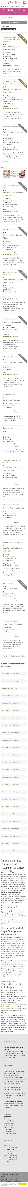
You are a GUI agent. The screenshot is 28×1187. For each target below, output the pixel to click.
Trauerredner (8, 1131)
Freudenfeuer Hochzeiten (13, 508)
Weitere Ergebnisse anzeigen (14, 656)
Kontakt (21, 1179)
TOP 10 (6, 1161)
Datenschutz (13, 1179)
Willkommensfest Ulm (7, 1008)
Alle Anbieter (8, 1153)
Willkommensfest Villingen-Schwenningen (13, 1004)
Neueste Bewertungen (11, 1155)
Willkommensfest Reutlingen (9, 1006)
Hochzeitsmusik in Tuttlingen (10, 673)
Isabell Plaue (8, 434)
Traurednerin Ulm (9, 953)
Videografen (8, 1129)
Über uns (7, 1145)
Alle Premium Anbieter (11, 1157)
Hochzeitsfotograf (9, 1121)
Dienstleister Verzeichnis (14, 1181)
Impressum (4, 1179)
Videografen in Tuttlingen (9, 688)
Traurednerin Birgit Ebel (13, 624)
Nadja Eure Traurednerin (13, 362)
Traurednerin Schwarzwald (17, 941)
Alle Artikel (7, 1151)
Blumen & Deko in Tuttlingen (10, 696)
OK (22, 1183)
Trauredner (7, 1119)
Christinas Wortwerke (12, 322)
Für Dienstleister (9, 1149)
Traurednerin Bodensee (11, 943)
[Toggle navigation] (2, 2)
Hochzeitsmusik (9, 1123)
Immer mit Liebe (10, 588)
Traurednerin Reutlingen (17, 951)
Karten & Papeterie (10, 1133)
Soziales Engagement (10, 1147)
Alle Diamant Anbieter (10, 1159)
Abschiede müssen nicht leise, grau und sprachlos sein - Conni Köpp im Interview (14, 1095)
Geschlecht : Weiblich (8, 29)
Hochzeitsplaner (9, 1127)
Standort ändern (7, 17)
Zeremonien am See (11, 400)
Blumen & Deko (9, 1125)
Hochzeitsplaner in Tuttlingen (11, 681)
